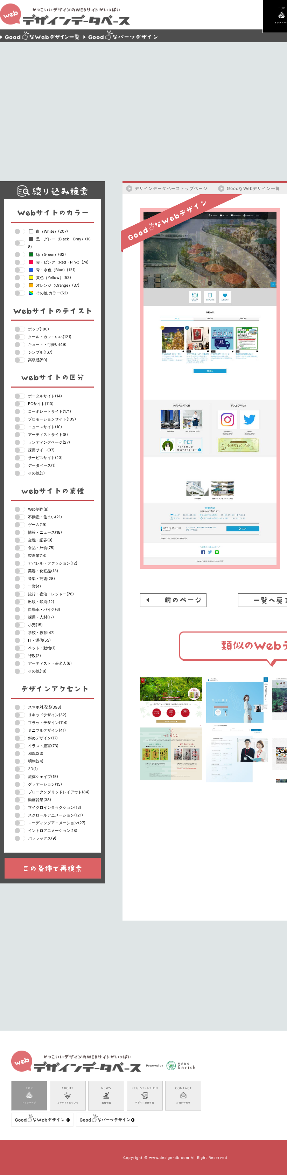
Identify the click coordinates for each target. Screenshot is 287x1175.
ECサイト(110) (41, 403)
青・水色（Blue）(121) (56, 269)
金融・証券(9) (40, 540)
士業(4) (34, 586)
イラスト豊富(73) (43, 745)
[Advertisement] (185, 107)
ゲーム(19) (37, 524)
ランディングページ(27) (49, 442)
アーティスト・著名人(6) (50, 663)
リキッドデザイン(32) (47, 714)
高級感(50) (37, 359)
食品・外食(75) (41, 547)
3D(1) (33, 768)
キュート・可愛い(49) (47, 344)
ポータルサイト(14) (45, 396)
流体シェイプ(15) (43, 776)
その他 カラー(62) (52, 293)
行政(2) (34, 655)
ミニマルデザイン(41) (47, 730)
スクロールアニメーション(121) (55, 815)
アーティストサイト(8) (48, 434)
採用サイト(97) (41, 450)
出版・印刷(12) (41, 601)
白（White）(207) (52, 231)
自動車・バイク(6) (44, 609)
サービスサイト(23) (45, 457)
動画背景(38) (39, 799)
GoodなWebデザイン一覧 (253, 188)
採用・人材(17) (41, 617)
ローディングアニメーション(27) (56, 822)
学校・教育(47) (41, 632)
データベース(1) (42, 465)
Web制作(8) (38, 509)
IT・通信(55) (39, 640)
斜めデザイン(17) (43, 738)
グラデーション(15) (45, 784)
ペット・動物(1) (42, 647)
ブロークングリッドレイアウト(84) (59, 792)
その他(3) (36, 473)
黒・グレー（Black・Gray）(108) (59, 243)
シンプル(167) (40, 352)
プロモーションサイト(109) (52, 419)
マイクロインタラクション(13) (54, 807)
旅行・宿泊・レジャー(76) (51, 594)
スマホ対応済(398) (44, 707)
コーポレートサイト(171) (49, 411)
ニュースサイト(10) (45, 426)
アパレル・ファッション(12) (52, 563)
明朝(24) (35, 761)
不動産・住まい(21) (45, 516)
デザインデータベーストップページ (171, 188)
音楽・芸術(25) (41, 578)
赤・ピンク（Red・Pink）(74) (62, 262)
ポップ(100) (38, 329)
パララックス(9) (42, 838)
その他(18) (37, 671)
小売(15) (35, 624)
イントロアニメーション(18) (52, 830)
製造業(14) (37, 555)
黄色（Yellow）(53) (53, 277)
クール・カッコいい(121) (49, 336)
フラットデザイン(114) (48, 722)
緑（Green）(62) (51, 254)
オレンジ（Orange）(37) (57, 285)
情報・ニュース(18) (45, 532)
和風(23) (35, 753)
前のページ (173, 600)
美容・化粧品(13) (43, 570)
